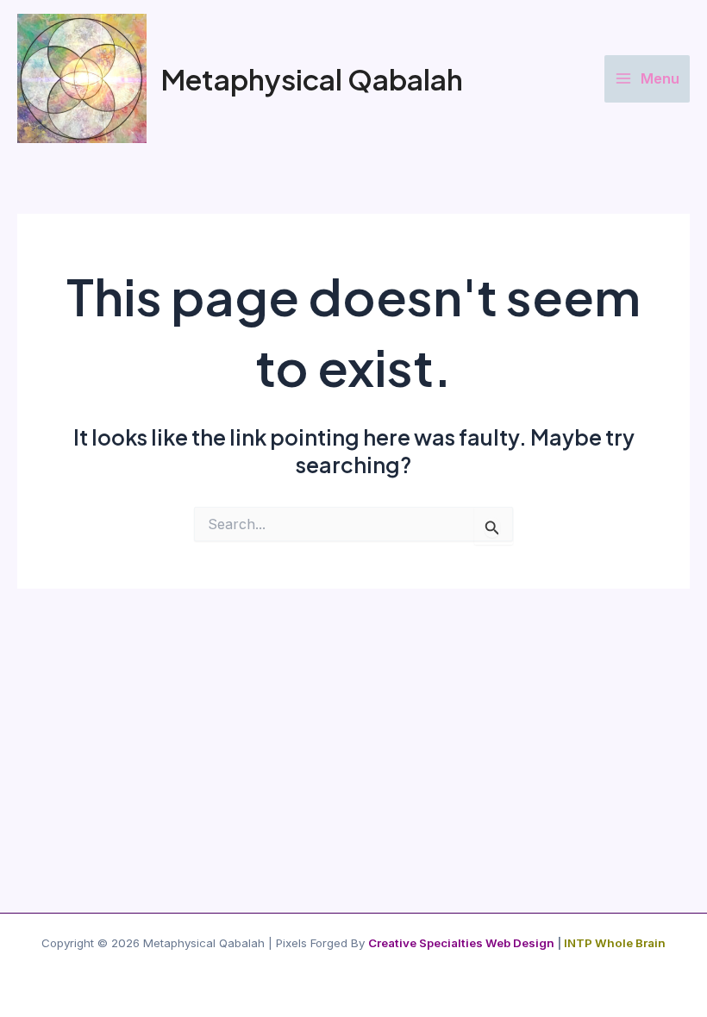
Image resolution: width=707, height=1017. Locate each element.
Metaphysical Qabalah (311, 79)
